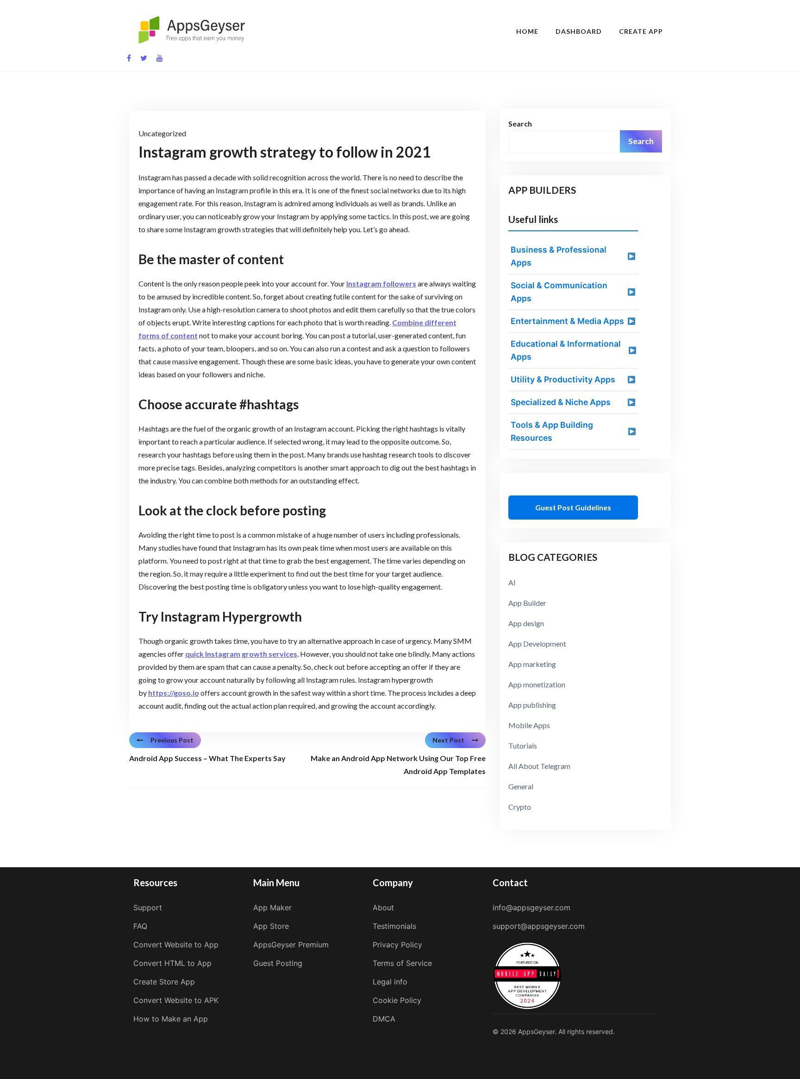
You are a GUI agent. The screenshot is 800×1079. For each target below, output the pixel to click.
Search (520, 123)
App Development (537, 643)
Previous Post (172, 740)
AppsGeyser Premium (291, 944)
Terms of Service (402, 963)
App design (526, 623)
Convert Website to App (176, 944)
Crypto (519, 806)
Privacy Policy (397, 944)
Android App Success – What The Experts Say (207, 758)
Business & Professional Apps (558, 256)
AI (512, 582)
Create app (641, 31)
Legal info (390, 981)
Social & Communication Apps (559, 291)
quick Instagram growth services (241, 653)
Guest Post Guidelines (573, 507)
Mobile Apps (529, 725)
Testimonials (394, 926)
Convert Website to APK (176, 1000)
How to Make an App (170, 1018)
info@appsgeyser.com (531, 907)
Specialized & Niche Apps (561, 402)
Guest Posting (277, 963)
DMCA (384, 1018)
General (520, 786)
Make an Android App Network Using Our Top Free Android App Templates (398, 764)
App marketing (532, 664)
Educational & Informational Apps (566, 350)
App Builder (527, 602)
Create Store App (164, 981)
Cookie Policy (397, 1000)
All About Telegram (539, 766)
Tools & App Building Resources (552, 431)
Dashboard (579, 31)
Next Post (448, 740)
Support (147, 907)
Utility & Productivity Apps (563, 379)
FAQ (140, 926)
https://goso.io (173, 692)
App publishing (532, 704)
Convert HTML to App (172, 963)
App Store (271, 926)
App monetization (536, 684)
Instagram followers (381, 283)
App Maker (272, 907)
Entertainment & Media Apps (567, 321)
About (383, 907)
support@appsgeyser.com (539, 926)
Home (527, 31)
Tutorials (522, 745)
